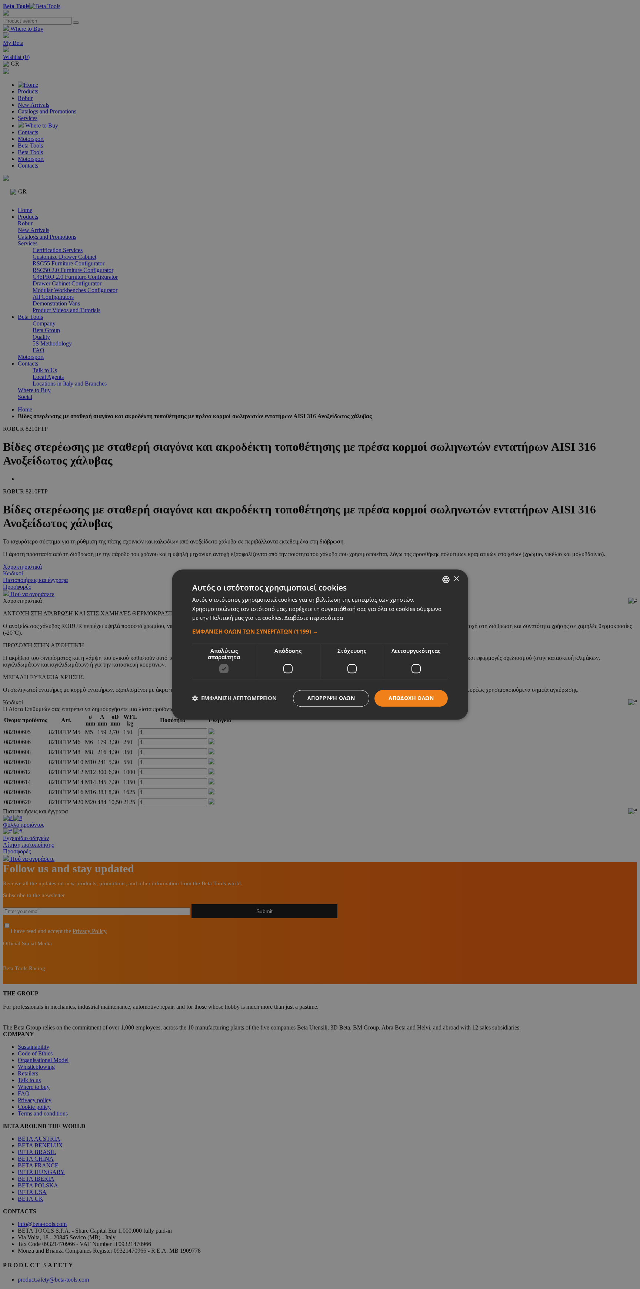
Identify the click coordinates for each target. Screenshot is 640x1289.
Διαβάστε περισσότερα (313, 618)
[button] (320, 631)
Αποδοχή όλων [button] (411, 697)
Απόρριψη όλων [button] (331, 697)
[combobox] (446, 579)
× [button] (456, 579)
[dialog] (320, 644)
